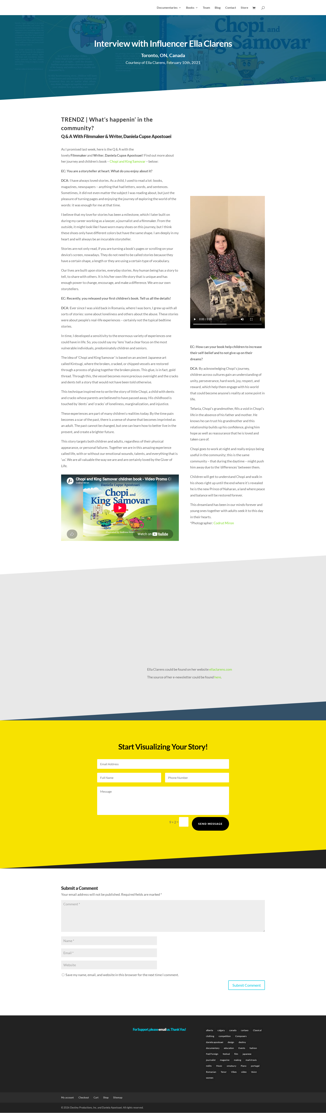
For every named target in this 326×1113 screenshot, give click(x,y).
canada (232, 1030)
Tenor (224, 1071)
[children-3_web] (130, 636)
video (244, 1071)
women (209, 1077)
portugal (255, 1065)
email (162, 1029)
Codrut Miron (224, 523)
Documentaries (167, 7)
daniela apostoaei (214, 1042)
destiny (242, 1042)
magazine (224, 1060)
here (217, 677)
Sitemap (117, 1097)
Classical (257, 1030)
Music (219, 1065)
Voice (254, 1071)
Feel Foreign (212, 1053)
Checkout (83, 1097)
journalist (210, 1060)
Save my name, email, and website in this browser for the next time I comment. (122, 975)
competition (225, 1036)
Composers (241, 1036)
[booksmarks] (65, 636)
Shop (105, 1097)
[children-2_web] (261, 636)
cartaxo (244, 1030)
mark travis (251, 1060)
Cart (96, 1097)
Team (206, 7)
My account (67, 1097)
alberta (209, 1030)
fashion (253, 1048)
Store (244, 7)
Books (190, 7)
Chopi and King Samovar (127, 161)
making (237, 1060)
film (236, 1053)
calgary (221, 1030)
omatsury (231, 1065)
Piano (243, 1065)
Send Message (210, 823)
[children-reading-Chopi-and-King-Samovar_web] (195, 636)
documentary (212, 1048)
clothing (210, 1036)
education (229, 1048)
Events (241, 1048)
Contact (230, 7)
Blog (218, 7)
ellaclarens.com (220, 669)
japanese (247, 1053)
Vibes (234, 1071)
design (231, 1042)
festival (226, 1053)
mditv (209, 1065)
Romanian (211, 1071)
